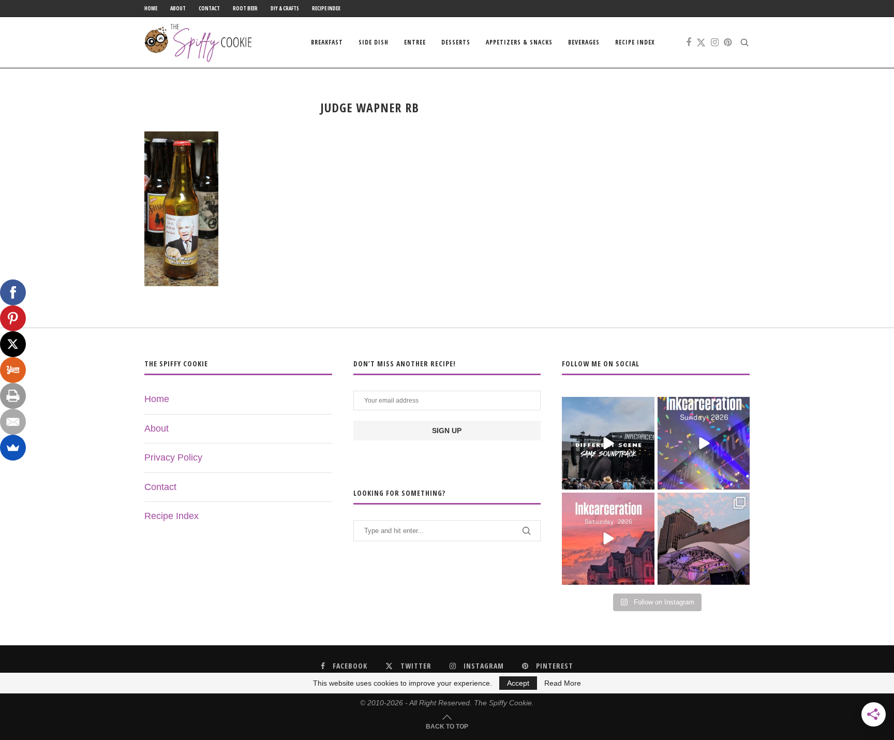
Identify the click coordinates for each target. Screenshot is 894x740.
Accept (518, 683)
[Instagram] (715, 42)
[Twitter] (701, 42)
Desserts (455, 42)
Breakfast (327, 42)
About (178, 8)
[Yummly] (13, 370)
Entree (415, 42)
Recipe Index (326, 8)
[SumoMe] (13, 448)
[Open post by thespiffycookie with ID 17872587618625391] (704, 443)
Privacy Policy (173, 457)
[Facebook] (688, 42)
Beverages (584, 42)
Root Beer (245, 8)
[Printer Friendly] (13, 396)
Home (150, 8)
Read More (562, 683)
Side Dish (374, 42)
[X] (13, 344)
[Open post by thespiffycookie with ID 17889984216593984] (704, 539)
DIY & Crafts (285, 8)
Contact (209, 8)
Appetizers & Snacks (519, 42)
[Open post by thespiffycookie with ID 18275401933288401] (608, 539)
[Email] (13, 422)
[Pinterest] (728, 42)
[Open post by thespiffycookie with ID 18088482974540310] (608, 443)
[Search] (744, 42)
